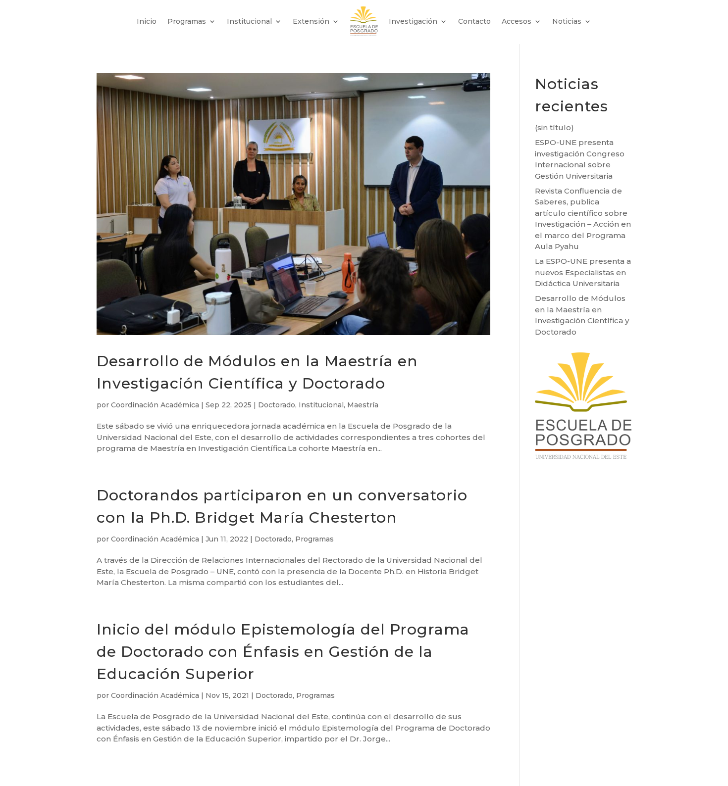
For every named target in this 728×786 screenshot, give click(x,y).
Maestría (362, 404)
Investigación (413, 21)
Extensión (311, 21)
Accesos (516, 21)
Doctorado (276, 404)
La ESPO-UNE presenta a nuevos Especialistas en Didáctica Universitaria (583, 272)
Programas (186, 21)
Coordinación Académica (155, 404)
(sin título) (554, 127)
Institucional (249, 21)
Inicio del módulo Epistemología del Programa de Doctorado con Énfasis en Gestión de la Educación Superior (283, 651)
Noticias (566, 21)
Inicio (146, 21)
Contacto (474, 21)
